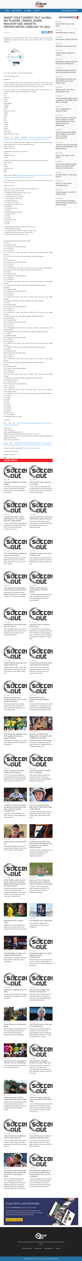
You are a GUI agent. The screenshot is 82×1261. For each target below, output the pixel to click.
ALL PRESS (27, 10)
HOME (7, 10)
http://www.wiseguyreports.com (32, 448)
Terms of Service (27, 1248)
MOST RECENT (16, 10)
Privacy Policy (38, 1248)
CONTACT (37, 10)
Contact (58, 1248)
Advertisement (48, 1248)
